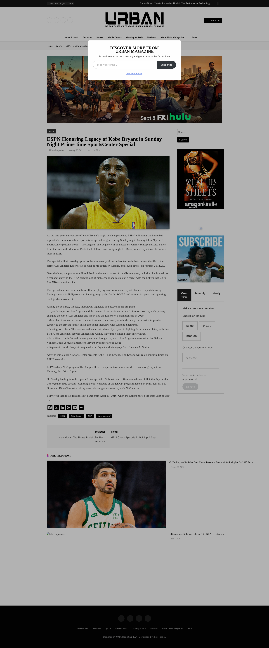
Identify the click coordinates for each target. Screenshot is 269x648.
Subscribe (166, 64)
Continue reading (134, 73)
